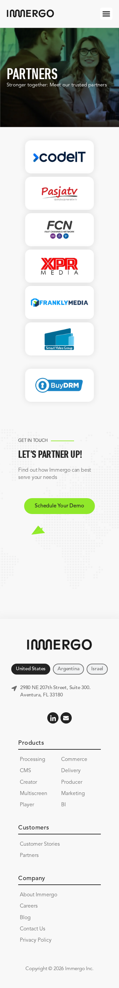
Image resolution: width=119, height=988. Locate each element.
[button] (106, 14)
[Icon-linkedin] (53, 718)
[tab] (30, 669)
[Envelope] (66, 718)
